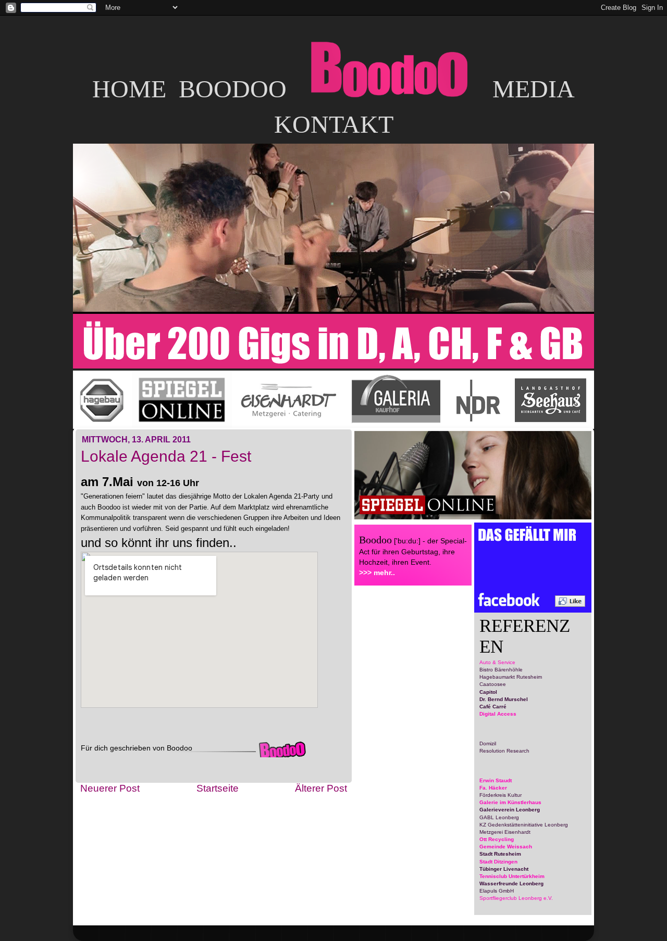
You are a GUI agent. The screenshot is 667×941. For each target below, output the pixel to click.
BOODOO (233, 89)
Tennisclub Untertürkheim (512, 876)
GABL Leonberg (499, 817)
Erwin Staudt (495, 780)
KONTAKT (333, 124)
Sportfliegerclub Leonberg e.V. (516, 898)
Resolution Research (504, 751)
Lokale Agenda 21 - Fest (166, 456)
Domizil (487, 743)
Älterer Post (321, 788)
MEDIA (533, 89)
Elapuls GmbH (496, 891)
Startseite (217, 788)
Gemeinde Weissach (505, 846)
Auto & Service (497, 662)
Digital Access (497, 714)
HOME (129, 89)
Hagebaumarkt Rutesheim (510, 677)
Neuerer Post (110, 788)
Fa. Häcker (493, 788)
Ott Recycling (496, 839)
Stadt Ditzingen (498, 861)
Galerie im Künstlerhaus (510, 802)
